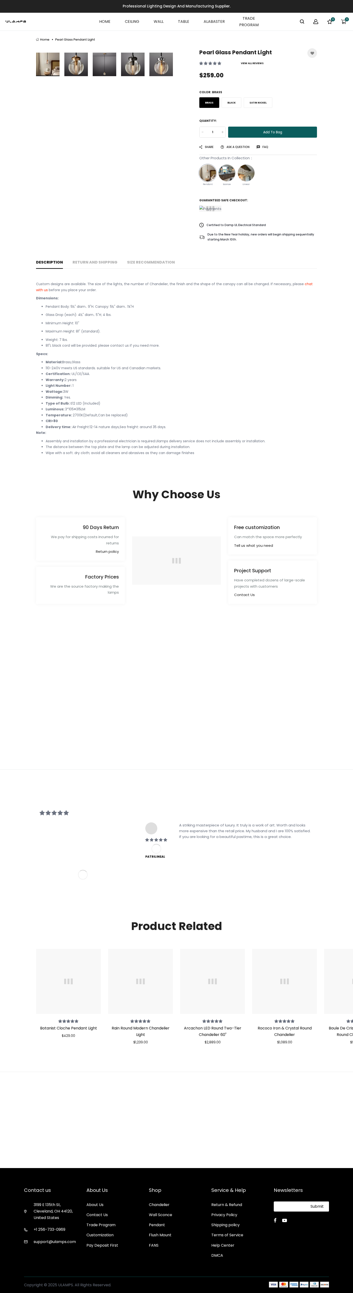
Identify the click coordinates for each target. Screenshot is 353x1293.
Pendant (157, 1225)
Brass (209, 103)
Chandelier (159, 1204)
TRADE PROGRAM (249, 22)
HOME (104, 21)
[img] (156, 839)
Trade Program (101, 1225)
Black (231, 103)
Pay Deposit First (102, 1245)
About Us (94, 1204)
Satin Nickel (258, 103)
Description (49, 262)
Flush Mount (160, 1235)
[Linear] (246, 173)
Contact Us (244, 594)
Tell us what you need (253, 545)
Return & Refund (226, 1204)
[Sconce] (227, 173)
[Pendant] (207, 173)
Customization (100, 1235)
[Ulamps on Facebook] (275, 1220)
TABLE (183, 21)
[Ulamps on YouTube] (284, 1220)
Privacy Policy (224, 1215)
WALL (159, 21)
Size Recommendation (151, 262)
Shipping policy (225, 1225)
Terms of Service (227, 1235)
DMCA (217, 1255)
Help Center (222, 1245)
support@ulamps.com (55, 1241)
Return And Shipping (95, 262)
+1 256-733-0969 (49, 1229)
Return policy (107, 551)
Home (44, 39)
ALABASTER (214, 21)
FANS (153, 1245)
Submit (317, 1206)
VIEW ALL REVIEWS (252, 63)
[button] (210, 63)
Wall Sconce (160, 1215)
